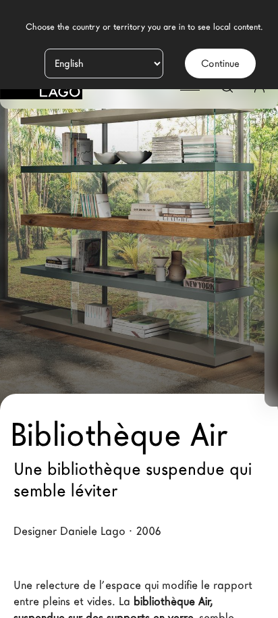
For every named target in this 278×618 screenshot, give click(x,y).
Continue (220, 63)
